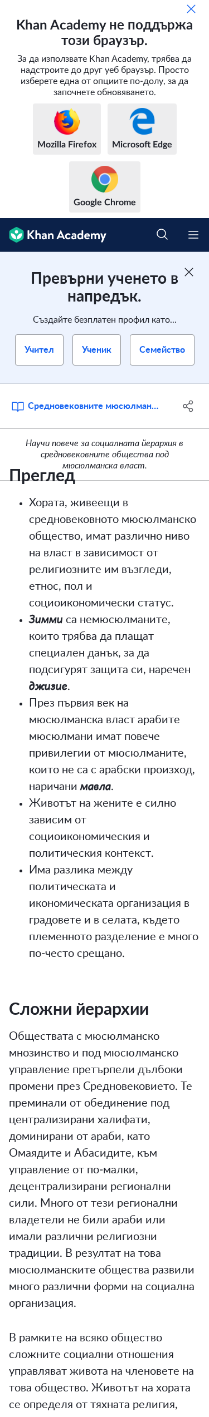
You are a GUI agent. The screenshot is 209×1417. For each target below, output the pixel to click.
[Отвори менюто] (193, 234)
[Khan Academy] (53, 235)
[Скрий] (191, 9)
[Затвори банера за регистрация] (189, 272)
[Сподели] (188, 406)
